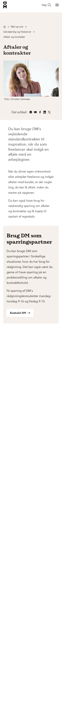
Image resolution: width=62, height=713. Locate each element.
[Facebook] (40, 112)
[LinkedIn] (44, 112)
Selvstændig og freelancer (17, 31)
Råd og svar (17, 26)
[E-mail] (35, 112)
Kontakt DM (18, 313)
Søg (44, 4)
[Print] (30, 112)
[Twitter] (49, 112)
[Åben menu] (57, 5)
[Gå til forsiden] (5, 5)
